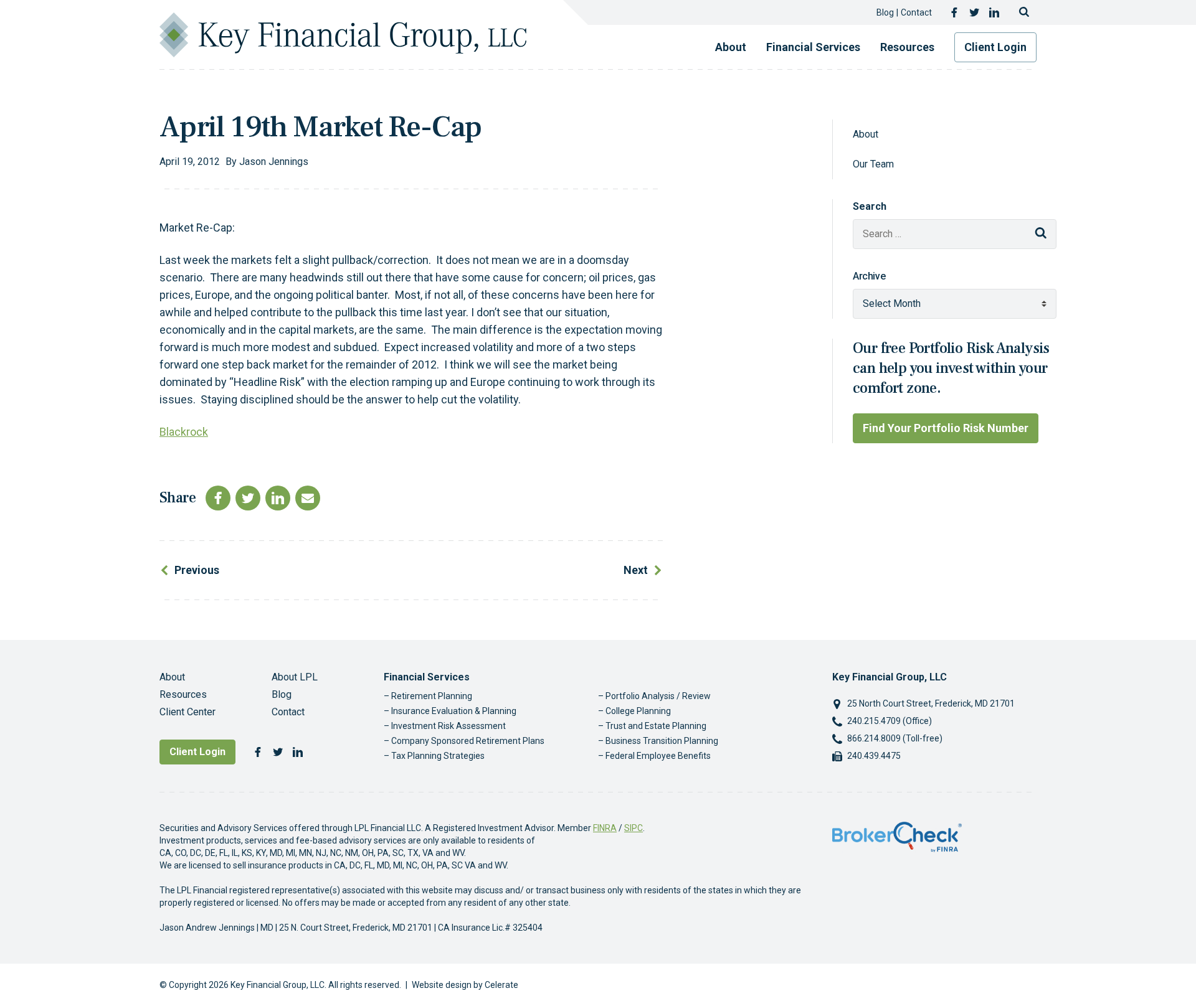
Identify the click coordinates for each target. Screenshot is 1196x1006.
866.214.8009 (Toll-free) (894, 738)
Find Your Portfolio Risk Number (945, 428)
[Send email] (307, 498)
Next (636, 569)
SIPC (633, 828)
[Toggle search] (1024, 12)
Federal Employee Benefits (658, 756)
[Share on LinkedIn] (277, 498)
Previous (196, 569)
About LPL (295, 677)
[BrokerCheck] (897, 836)
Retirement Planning (431, 696)
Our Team (873, 164)
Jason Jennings (273, 161)
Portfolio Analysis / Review (658, 696)
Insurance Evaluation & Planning (453, 711)
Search (869, 206)
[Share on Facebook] (218, 498)
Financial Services (813, 47)
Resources (907, 47)
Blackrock (183, 431)
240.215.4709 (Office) (889, 721)
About (730, 47)
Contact (916, 12)
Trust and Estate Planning (655, 726)
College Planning (638, 711)
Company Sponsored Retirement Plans (467, 741)
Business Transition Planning (661, 741)
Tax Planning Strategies (438, 756)
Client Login (995, 47)
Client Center (187, 712)
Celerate (501, 985)
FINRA (605, 828)
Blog (885, 12)
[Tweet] (247, 498)
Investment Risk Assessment (448, 726)
